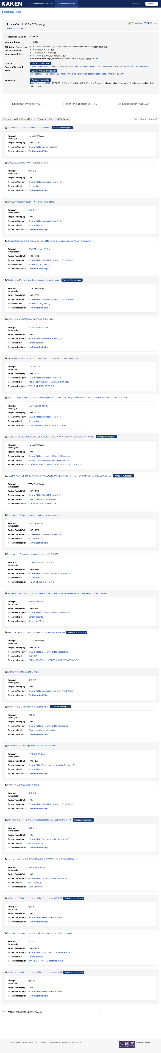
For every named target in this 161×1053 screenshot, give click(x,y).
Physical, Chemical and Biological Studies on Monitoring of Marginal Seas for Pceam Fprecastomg (49, 241)
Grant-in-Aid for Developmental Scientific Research (50, 952)
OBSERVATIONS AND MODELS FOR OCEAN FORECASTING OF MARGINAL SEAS (43, 358)
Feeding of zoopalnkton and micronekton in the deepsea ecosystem (36, 632)
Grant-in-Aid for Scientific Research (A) (44, 495)
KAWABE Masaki (35, 249)
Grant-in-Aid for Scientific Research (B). (45, 378)
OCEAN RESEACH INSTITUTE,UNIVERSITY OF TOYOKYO (53, 660)
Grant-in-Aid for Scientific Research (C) (45, 182)
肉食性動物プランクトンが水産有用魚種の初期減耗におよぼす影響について (39, 820)
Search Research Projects (42, 4)
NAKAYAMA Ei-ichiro (37, 867)
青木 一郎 (50, 562)
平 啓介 (47, 249)
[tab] (28, 104)
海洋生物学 (128, 66)
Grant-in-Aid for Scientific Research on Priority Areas (50, 260)
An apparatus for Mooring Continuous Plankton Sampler (31, 746)
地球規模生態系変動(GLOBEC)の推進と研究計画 (27, 163)
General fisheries (142, 66)
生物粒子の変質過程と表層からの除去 (23, 672)
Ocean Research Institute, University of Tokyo (47, 425)
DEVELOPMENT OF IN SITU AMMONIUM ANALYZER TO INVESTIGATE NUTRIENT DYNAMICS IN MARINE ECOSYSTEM (59, 476)
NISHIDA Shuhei (35, 523)
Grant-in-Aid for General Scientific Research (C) (48, 652)
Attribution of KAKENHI (71, 1042)
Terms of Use (54, 1042)
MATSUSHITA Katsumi (37, 754)
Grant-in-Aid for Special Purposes (42, 147)
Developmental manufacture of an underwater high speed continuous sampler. (40, 933)
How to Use (136, 4)
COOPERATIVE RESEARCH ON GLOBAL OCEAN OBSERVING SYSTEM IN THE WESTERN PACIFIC (50, 437)
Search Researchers (66, 4)
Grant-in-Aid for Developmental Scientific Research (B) (51, 765)
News (43, 1042)
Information (16, 1042)
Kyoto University (35, 887)
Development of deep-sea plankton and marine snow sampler (33, 515)
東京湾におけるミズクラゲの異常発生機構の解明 (28, 707)
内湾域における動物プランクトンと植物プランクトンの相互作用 (34, 898)
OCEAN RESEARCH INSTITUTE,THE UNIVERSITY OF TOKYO (55, 464)
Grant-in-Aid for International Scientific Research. (49, 456)
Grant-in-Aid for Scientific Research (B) (44, 534)
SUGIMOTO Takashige (38, 328)
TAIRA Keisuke (34, 367)
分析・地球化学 (117, 74)
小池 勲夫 (32, 680)
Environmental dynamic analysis (44, 66)
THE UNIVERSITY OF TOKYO (41, 386)
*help (154, 23)
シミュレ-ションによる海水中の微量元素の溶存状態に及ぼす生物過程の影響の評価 (42, 859)
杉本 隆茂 (32, 210)
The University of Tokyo (38, 151)
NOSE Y (32, 941)
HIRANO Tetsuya (35, 602)
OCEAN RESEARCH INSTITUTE (42, 504)
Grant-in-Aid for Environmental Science (45, 917)
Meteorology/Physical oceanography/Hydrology (102, 66)
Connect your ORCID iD (142, 23)
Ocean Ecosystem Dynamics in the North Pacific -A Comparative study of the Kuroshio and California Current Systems (57, 593)
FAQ (37, 1042)
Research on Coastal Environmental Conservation (28, 128)
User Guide (28, 1042)
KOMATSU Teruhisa (36, 562)
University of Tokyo (36, 621)
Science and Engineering (70, 66)
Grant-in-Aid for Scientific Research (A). (45, 417)
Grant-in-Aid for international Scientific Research (49, 573)
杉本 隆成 (32, 171)
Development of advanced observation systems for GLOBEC (32, 554)
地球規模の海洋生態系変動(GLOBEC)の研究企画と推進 (30, 202)
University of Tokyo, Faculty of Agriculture (45, 961)
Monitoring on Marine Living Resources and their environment (33, 280)
